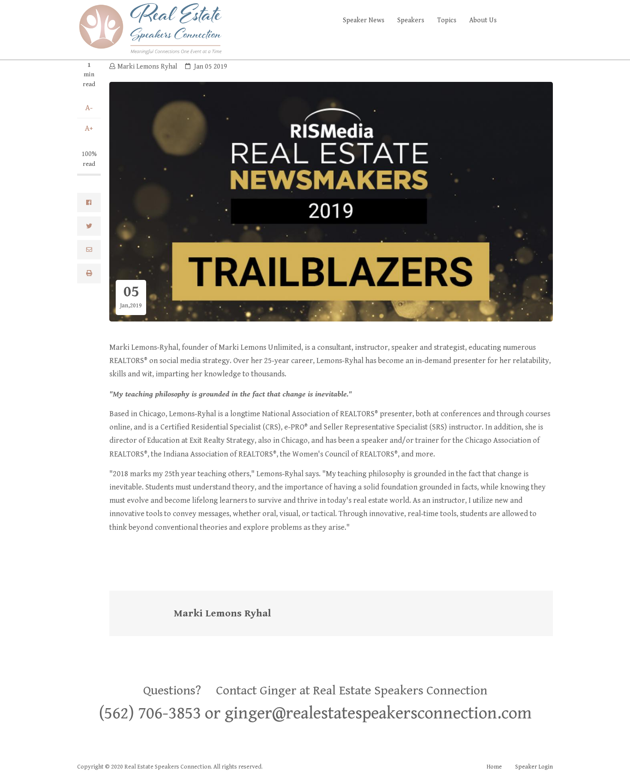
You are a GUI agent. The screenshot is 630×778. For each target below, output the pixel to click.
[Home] (150, 28)
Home (494, 766)
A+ (89, 128)
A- (89, 107)
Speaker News (363, 20)
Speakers (410, 20)
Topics (446, 20)
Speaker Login (534, 766)
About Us (483, 20)
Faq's (538, 20)
